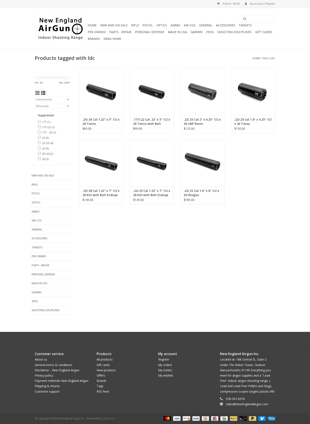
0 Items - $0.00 (231, 3)
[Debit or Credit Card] (242, 418)
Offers (101, 375)
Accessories (225, 25)
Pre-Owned (97, 32)
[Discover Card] (186, 418)
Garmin (196, 32)
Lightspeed (108, 418)
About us (41, 359)
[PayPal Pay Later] (252, 418)
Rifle (135, 25)
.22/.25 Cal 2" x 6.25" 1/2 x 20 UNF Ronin (202, 121)
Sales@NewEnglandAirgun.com (247, 404)
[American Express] (270, 418)
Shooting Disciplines (234, 32)
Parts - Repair (120, 32)
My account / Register (262, 3)
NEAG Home (112, 39)
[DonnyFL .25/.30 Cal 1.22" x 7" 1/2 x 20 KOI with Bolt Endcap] (101, 163)
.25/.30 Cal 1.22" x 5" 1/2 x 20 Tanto (101, 121)
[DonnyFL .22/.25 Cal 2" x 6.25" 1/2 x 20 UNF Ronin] (202, 92)
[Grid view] (37, 93)
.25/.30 (47, 154)
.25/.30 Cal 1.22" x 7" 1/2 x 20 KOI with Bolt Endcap (101, 193)
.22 (45, 138)
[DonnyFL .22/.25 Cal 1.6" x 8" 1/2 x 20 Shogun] (202, 163)
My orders (165, 365)
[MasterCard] (167, 418)
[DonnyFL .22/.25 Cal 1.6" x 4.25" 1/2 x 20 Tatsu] (253, 92)
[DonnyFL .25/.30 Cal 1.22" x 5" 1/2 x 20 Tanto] (101, 92)
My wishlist (165, 375)
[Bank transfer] (195, 418)
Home (92, 25)
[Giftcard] (214, 418)
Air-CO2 (189, 25)
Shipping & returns (47, 386)
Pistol (148, 25)
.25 (45, 148)
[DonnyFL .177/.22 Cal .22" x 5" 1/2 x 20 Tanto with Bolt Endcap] (152, 92)
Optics (161, 25)
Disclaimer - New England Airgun (57, 370)
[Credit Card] (223, 418)
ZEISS (210, 32)
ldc (272, 58)
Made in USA (177, 32)
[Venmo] (261, 418)
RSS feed (103, 391)
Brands (94, 39)
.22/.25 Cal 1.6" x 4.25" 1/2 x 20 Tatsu (252, 121)
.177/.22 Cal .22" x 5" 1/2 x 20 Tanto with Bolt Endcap (151, 121)
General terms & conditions (53, 365)
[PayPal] (233, 418)
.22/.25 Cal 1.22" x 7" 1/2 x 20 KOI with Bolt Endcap (151, 193)
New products (106, 370)
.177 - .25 (49, 132)
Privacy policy (44, 375)
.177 (46, 122)
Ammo (175, 25)
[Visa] (176, 418)
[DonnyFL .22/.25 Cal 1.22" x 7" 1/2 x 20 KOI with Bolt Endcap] (152, 163)
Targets (245, 25)
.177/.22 (48, 127)
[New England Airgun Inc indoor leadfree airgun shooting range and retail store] (60, 28)
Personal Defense (149, 32)
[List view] (43, 93)
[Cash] (205, 418)
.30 (45, 159)
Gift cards (263, 32)
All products (105, 359)
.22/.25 (47, 143)
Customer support (47, 391)
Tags (265, 58)
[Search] (244, 18)
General (205, 25)
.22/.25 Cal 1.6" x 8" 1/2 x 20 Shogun (201, 193)
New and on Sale (114, 25)
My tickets (165, 370)
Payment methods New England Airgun (61, 381)
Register (163, 359)
